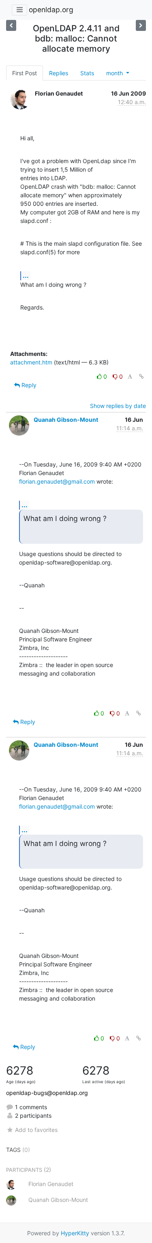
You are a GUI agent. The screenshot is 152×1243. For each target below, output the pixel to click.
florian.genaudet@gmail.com (57, 481)
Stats (87, 73)
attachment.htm (31, 362)
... (26, 275)
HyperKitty (75, 1233)
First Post (24, 73)
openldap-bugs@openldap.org (47, 1092)
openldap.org (51, 9)
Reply (28, 385)
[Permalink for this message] (141, 376)
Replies (58, 73)
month (115, 73)
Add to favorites (36, 1129)
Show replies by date (118, 405)
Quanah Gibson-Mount (66, 419)
